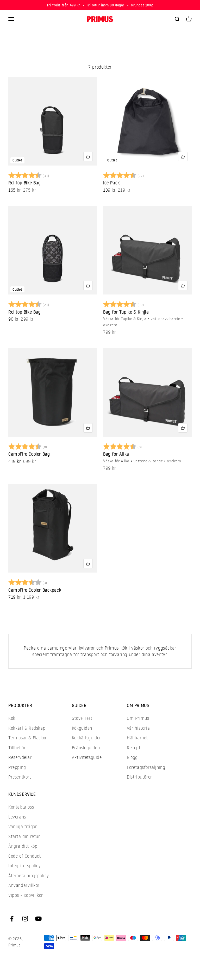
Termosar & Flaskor (27, 737)
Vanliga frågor (22, 826)
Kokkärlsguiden (87, 737)
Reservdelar (20, 757)
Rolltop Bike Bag (24, 182)
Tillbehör (17, 747)
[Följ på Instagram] (25, 918)
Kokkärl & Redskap (26, 728)
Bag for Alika (116, 454)
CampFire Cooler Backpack (34, 590)
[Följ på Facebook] (11, 918)
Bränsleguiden (86, 747)
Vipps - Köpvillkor (25, 895)
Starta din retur (24, 836)
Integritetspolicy (24, 865)
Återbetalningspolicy (28, 875)
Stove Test (82, 718)
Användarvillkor (24, 885)
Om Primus (138, 718)
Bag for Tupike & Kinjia (126, 312)
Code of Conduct (24, 856)
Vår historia (138, 728)
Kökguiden (82, 728)
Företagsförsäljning (146, 767)
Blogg (132, 757)
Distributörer (139, 777)
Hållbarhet (137, 737)
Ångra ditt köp (22, 846)
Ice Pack (111, 182)
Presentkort (19, 777)
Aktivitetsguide (87, 757)
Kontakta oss (21, 807)
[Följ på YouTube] (38, 918)
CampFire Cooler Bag (29, 454)
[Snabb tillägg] (88, 156)
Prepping (17, 767)
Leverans (17, 817)
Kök (11, 718)
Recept (134, 747)
